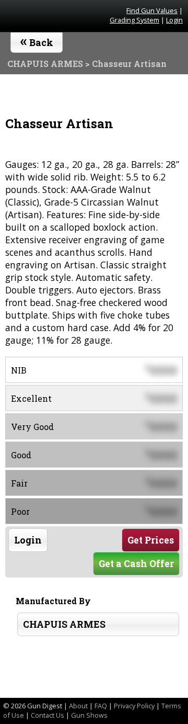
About (78, 705)
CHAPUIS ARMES (64, 624)
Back (36, 40)
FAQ (101, 705)
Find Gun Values (152, 10)
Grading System (134, 20)
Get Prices (150, 540)
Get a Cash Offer (136, 564)
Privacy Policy (134, 705)
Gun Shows (89, 715)
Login (174, 20)
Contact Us (47, 715)
